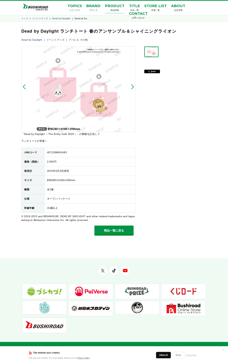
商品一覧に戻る (114, 230)
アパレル (74, 39)
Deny (178, 355)
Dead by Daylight (61, 18)
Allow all (163, 355)
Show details (191, 355)
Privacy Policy (83, 358)
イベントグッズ (40, 18)
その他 (84, 39)
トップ (24, 18)
